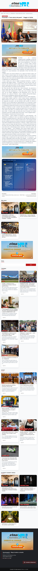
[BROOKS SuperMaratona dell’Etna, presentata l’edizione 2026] (10, 378)
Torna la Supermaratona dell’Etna (26, 385)
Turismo (3, 281)
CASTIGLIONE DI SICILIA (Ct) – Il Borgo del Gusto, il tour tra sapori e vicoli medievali (10, 433)
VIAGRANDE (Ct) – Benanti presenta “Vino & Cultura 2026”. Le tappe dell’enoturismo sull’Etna (9, 334)
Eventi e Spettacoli (22, 485)
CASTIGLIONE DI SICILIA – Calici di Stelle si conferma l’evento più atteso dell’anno (9, 236)
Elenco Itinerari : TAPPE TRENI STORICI (10, 144)
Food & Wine (22, 330)
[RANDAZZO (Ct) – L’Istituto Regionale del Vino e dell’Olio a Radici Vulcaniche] (28, 208)
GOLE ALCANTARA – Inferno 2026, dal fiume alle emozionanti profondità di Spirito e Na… (8, 169)
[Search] (36, 10)
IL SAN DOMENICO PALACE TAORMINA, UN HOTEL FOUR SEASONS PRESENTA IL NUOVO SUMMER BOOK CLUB (10, 310)
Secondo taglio (8, 406)
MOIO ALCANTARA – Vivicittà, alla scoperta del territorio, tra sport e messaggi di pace (8, 410)
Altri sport (7, 427)
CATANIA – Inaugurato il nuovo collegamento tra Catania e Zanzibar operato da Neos (9, 285)
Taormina (6, 212)
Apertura (3, 212)
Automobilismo (11, 427)
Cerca (2, 261)
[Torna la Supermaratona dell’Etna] (28, 378)
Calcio (3, 428)
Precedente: (10, 195)
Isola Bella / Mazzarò (19, 167)
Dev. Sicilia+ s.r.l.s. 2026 (7, 558)
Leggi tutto (4, 293)
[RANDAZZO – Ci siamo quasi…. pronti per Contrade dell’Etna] (28, 326)
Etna (28, 167)
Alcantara (21, 281)
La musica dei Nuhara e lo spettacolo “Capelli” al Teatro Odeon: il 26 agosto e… (8, 183)
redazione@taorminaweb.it (7, 556)
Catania (3, 355)
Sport (11, 406)
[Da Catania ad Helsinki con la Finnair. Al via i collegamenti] (10, 350)
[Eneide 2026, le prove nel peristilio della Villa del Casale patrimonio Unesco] (10, 500)
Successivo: (28, 195)
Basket (15, 427)
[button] (2, 10)
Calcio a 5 (6, 428)
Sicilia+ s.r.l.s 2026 (24, 569)
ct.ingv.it (27, 189)
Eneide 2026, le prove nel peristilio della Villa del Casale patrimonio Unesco (8, 177)
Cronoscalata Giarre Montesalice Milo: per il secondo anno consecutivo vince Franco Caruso (9, 459)
